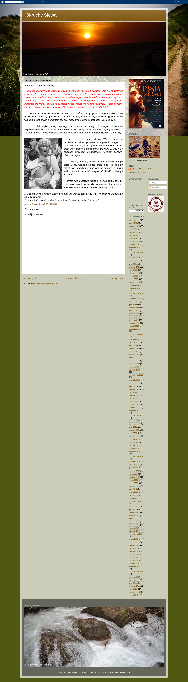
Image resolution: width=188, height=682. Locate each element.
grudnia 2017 (134, 498)
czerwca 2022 (134, 389)
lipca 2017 (133, 510)
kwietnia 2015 (134, 592)
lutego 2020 (133, 483)
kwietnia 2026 (134, 232)
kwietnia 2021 (134, 436)
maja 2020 (133, 474)
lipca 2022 (133, 386)
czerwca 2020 (134, 471)
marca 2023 (133, 358)
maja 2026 (133, 229)
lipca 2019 (133, 489)
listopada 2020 (134, 451)
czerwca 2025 (134, 267)
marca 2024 (133, 317)
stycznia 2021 (134, 445)
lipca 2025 (133, 264)
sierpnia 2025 (134, 261)
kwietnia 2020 (134, 477)
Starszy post (116, 278)
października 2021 (136, 416)
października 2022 (136, 375)
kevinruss (97, 672)
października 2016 (136, 534)
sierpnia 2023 (134, 342)
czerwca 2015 (134, 586)
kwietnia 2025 (134, 273)
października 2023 (136, 334)
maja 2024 (133, 311)
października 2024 (136, 293)
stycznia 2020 (134, 486)
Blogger (127, 672)
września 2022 (134, 380)
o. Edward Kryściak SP (141, 169)
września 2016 (134, 539)
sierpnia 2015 (134, 580)
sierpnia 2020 (134, 465)
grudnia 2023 (134, 326)
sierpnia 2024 (134, 302)
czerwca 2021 (134, 430)
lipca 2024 (133, 305)
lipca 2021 (133, 427)
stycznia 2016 (134, 560)
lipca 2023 (133, 345)
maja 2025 (133, 270)
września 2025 (134, 258)
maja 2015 (133, 589)
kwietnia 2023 (134, 355)
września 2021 (134, 421)
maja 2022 (133, 392)
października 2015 (136, 572)
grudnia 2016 (134, 528)
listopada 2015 (134, 567)
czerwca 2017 (134, 513)
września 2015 (134, 577)
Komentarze (156, 187)
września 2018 (134, 492)
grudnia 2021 (134, 408)
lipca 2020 (133, 468)
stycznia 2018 (134, 495)
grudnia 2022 (134, 367)
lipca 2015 (133, 583)
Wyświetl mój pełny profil (138, 172)
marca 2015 (133, 595)
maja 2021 (133, 433)
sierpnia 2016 (134, 542)
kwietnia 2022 (134, 395)
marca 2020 (133, 480)
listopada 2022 (134, 370)
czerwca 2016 (134, 545)
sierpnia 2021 (134, 424)
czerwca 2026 (134, 226)
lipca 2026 (133, 223)
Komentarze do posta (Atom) (46, 284)
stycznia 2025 (134, 282)
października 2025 (136, 253)
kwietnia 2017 (134, 516)
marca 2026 (133, 235)
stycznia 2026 (134, 241)
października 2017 (136, 501)
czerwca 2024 (134, 308)
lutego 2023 (133, 361)
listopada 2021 (134, 411)
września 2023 (134, 339)
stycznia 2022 (134, 404)
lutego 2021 (133, 442)
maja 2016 (133, 548)
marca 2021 (133, 439)
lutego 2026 (133, 238)
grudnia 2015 (134, 563)
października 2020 (136, 457)
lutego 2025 (133, 279)
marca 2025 (133, 276)
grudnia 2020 (134, 448)
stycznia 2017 (134, 525)
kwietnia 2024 (134, 314)
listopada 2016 (134, 531)
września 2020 (134, 462)
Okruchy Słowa (41, 15)
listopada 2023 (134, 329)
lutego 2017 (133, 522)
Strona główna (74, 278)
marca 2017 (133, 519)
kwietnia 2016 (134, 551)
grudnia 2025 (134, 244)
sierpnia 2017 (134, 506)
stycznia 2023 (134, 364)
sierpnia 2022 (134, 383)
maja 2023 (133, 352)
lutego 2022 (133, 401)
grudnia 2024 (134, 285)
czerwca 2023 (134, 348)
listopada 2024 (134, 288)
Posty (153, 183)
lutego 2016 (133, 557)
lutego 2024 (133, 320)
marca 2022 (133, 398)
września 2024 (134, 299)
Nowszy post (31, 278)
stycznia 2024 (134, 323)
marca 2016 (133, 554)
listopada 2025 (134, 248)
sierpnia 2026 (134, 220)
